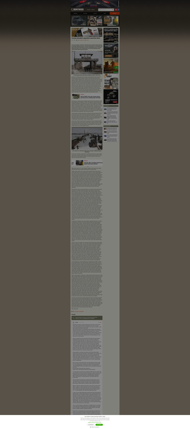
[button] (95, 422)
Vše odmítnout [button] (91, 424)
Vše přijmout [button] (99, 424)
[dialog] (95, 422)
